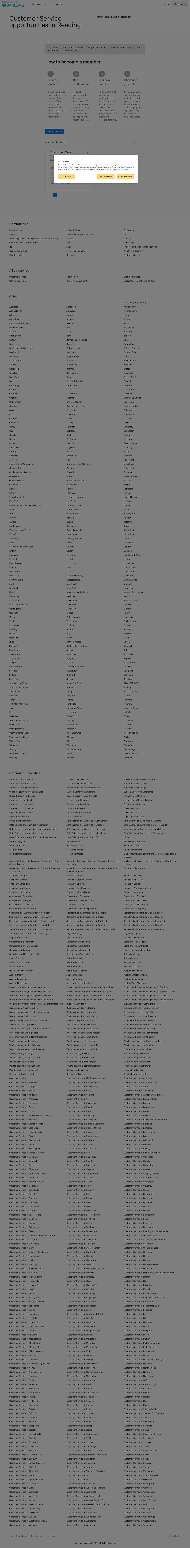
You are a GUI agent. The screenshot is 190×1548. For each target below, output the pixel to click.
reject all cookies (106, 176)
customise (67, 176)
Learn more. (125, 169)
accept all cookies (125, 176)
